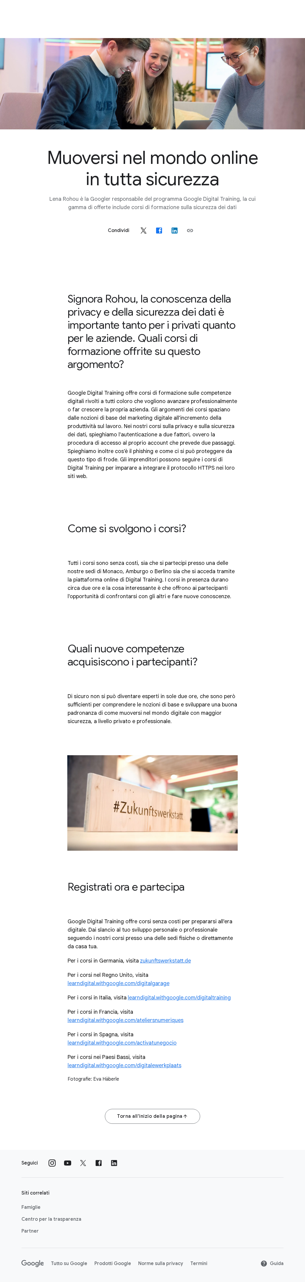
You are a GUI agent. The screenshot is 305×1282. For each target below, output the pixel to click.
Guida (277, 1264)
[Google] (32, 1263)
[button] (190, 230)
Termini (198, 1264)
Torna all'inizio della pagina (150, 1116)
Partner (30, 1231)
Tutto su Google (69, 1264)
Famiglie (31, 1207)
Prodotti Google (112, 1264)
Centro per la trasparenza (51, 1219)
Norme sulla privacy (160, 1264)
